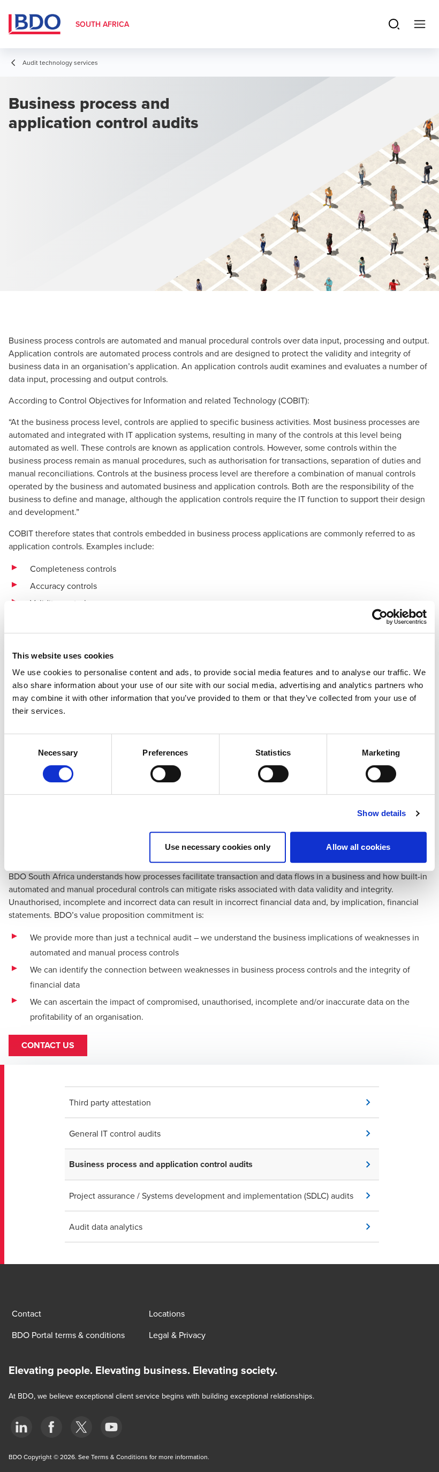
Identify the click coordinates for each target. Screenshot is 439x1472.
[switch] (165, 773)
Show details (381, 813)
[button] (224, 1102)
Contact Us (47, 1045)
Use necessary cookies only (217, 846)
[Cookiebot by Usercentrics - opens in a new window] (380, 617)
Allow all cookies (358, 846)
